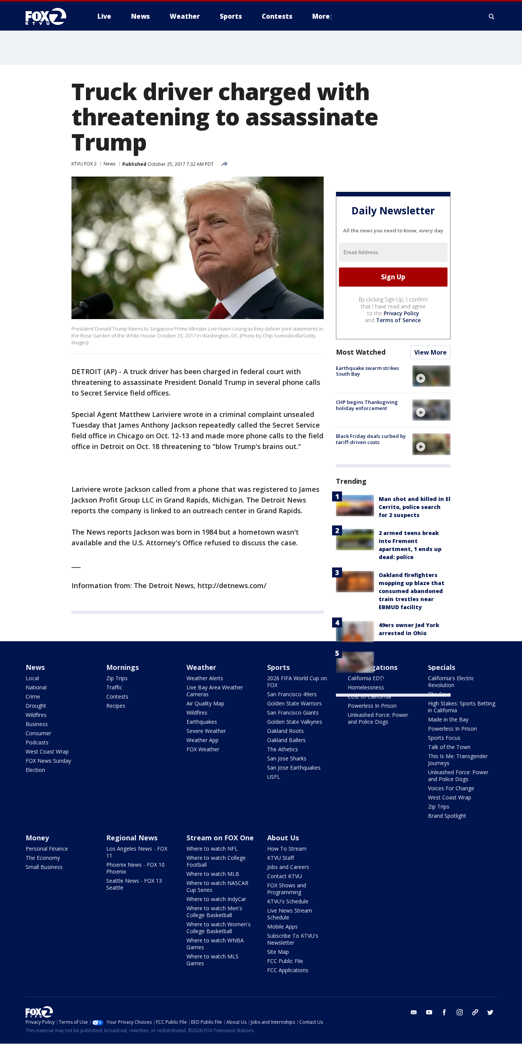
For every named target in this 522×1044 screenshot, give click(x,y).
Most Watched (361, 352)
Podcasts (37, 742)
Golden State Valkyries (294, 721)
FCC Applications (287, 970)
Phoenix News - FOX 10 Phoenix (135, 868)
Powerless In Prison (372, 705)
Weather (201, 667)
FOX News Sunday (48, 760)
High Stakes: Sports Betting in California (461, 707)
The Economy (43, 857)
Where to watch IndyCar (216, 899)
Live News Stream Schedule (289, 914)
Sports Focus (444, 737)
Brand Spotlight (447, 815)
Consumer (38, 733)
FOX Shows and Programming (286, 889)
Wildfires (36, 714)
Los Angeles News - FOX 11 (136, 852)
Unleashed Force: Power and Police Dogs (378, 718)
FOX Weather (202, 749)
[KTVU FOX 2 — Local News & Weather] (51, 16)
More (321, 16)
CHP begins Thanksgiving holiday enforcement (367, 405)
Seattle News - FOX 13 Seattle (134, 884)
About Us (283, 837)
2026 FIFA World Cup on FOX (297, 681)
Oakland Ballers (286, 740)
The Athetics (282, 749)
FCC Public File (285, 961)
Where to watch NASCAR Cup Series (217, 886)
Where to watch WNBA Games (215, 944)
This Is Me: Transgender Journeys (458, 759)
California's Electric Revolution (451, 681)
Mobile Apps (282, 926)
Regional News (131, 837)
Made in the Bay (448, 719)
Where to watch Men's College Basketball (214, 912)
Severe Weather (206, 730)
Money (37, 837)
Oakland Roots (285, 730)
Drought (36, 705)
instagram (460, 1012)
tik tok (475, 1012)
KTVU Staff (280, 857)
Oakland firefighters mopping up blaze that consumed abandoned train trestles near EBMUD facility (411, 591)
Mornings (122, 667)
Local (32, 678)
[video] (431, 376)
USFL (273, 776)
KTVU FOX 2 (84, 163)
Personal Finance (47, 848)
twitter (490, 1012)
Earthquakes (201, 721)
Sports (278, 667)
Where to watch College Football (216, 861)
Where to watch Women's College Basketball (218, 928)
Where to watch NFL (212, 848)
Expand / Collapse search (491, 16)
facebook (444, 1012)
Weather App (202, 740)
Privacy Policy (401, 313)
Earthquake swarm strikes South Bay (367, 371)
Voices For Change (451, 788)
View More (430, 352)
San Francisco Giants (293, 712)
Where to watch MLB (212, 873)
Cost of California (369, 696)
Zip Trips (117, 678)
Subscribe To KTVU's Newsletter (292, 939)
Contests (117, 696)
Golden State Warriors (294, 703)
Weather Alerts (204, 678)
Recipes (115, 705)
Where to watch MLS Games (212, 960)
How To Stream (286, 848)
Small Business (44, 867)
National (36, 687)
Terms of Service (398, 320)
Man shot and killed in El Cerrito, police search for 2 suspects (415, 507)
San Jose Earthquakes (294, 767)
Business (37, 724)
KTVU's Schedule (287, 901)
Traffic (114, 687)
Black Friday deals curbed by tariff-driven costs (371, 439)
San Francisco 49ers (292, 694)
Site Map (278, 951)
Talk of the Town (449, 747)
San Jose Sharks (286, 758)
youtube (429, 1012)
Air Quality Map (205, 703)
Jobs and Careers (288, 867)
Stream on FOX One (220, 837)
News (109, 163)
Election (35, 769)
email (414, 1012)
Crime (33, 696)
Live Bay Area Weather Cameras (214, 691)
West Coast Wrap (47, 751)
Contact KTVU (284, 876)
